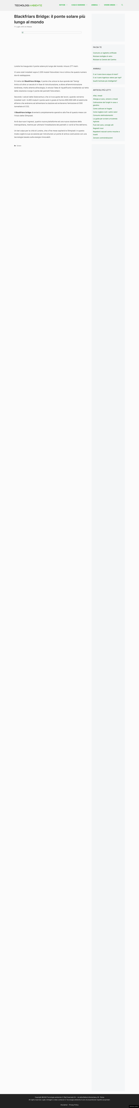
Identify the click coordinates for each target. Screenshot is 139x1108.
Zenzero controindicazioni (103, 138)
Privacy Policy (73, 1105)
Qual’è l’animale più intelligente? (105, 81)
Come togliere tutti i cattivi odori (105, 112)
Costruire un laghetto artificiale (104, 53)
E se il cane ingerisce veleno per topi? (107, 78)
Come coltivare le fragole (102, 109)
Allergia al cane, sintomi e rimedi (105, 99)
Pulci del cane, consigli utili (103, 125)
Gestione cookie (134, 1106)
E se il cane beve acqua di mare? (105, 74)
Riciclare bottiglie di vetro (102, 56)
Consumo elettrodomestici (103, 115)
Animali (94, 5)
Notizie (62, 5)
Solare (19, 146)
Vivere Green (109, 5)
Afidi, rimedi (97, 96)
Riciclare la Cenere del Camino (104, 60)
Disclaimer (64, 1105)
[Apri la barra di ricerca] (122, 5)
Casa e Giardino (78, 5)
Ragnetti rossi (98, 128)
